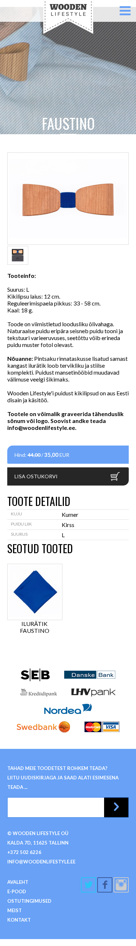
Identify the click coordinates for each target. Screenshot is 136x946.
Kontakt (19, 920)
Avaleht (17, 882)
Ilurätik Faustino (34, 627)
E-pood (16, 891)
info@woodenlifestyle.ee (41, 427)
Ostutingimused (29, 901)
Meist (14, 910)
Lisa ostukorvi (36, 476)
